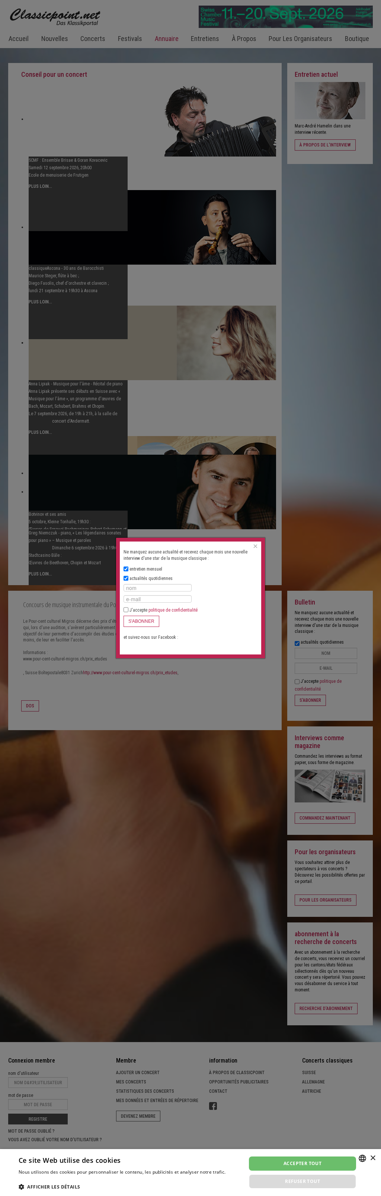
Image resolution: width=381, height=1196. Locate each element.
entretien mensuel (145, 569)
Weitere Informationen (43, 1179)
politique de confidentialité (173, 610)
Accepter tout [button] (302, 1163)
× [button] (372, 1158)
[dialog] (190, 1172)
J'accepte (163, 610)
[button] (129, 1186)
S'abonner (141, 621)
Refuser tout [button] (302, 1181)
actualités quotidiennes (151, 578)
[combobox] (362, 1158)
